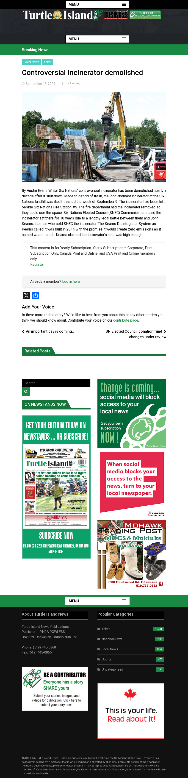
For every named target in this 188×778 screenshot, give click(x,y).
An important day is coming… (50, 331)
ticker (47, 62)
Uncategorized (112, 669)
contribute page (125, 320)
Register (37, 264)
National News (112, 639)
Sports (106, 659)
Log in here (71, 281)
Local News (31, 62)
